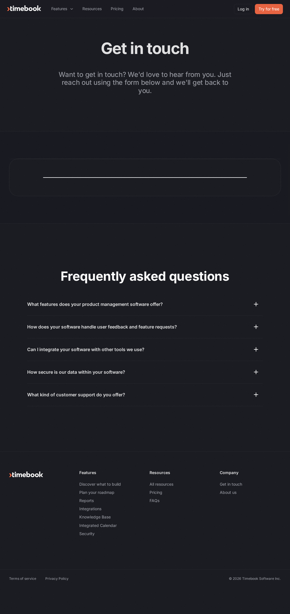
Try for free (269, 9)
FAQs (154, 500)
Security (87, 533)
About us (228, 492)
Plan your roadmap (96, 492)
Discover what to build (100, 484)
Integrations (90, 508)
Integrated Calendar (98, 525)
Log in (243, 9)
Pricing (156, 492)
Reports (86, 500)
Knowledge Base (95, 516)
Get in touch (231, 484)
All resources (161, 484)
